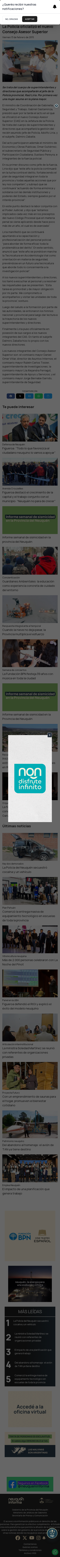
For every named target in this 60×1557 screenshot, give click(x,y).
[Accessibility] (52, 1533)
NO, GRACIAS (11, 19)
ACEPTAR (29, 19)
